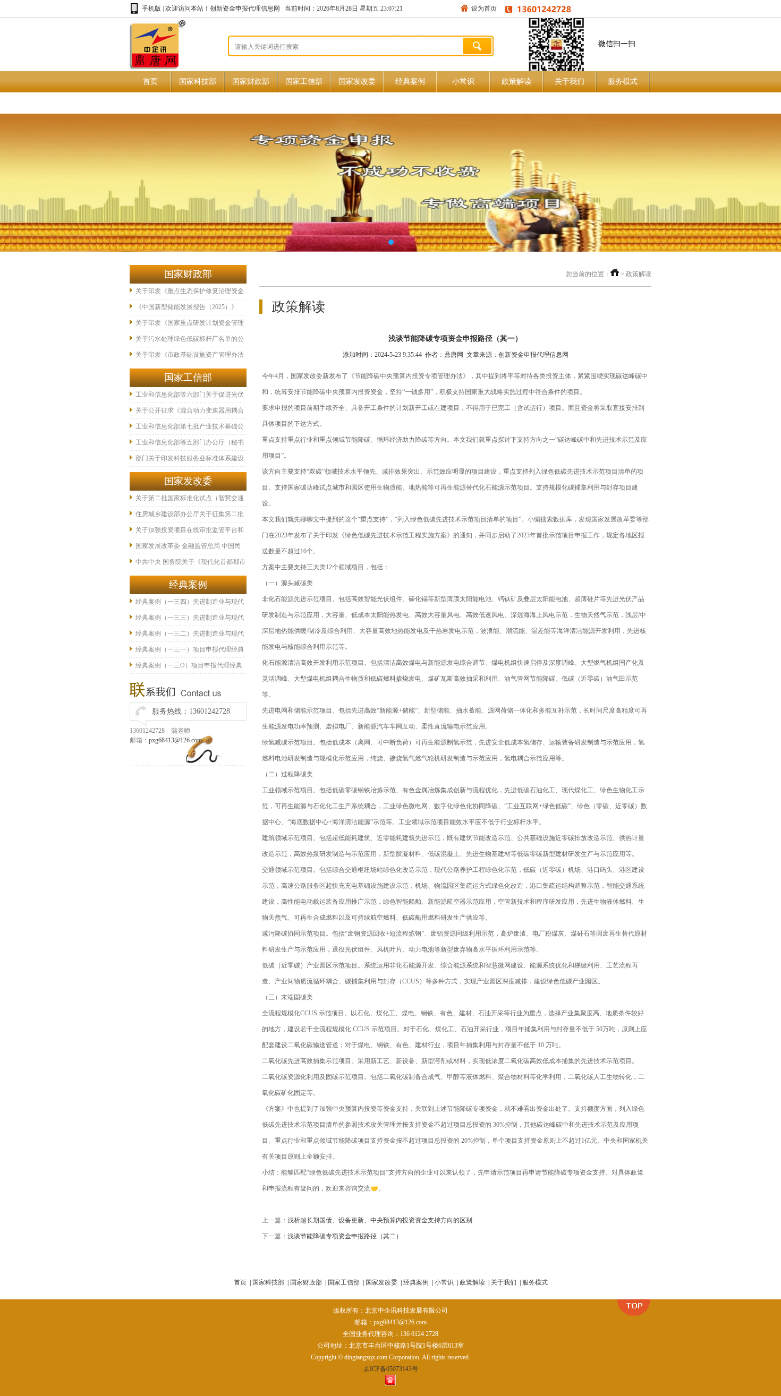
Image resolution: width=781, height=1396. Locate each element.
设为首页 (484, 8)
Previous (18, 182)
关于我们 (569, 81)
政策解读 (516, 81)
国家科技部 (197, 81)
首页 (150, 81)
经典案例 (410, 81)
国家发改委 (357, 81)
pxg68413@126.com (175, 740)
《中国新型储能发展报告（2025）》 (186, 307)
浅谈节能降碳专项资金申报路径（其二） (344, 1236)
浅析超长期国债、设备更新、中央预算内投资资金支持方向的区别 (379, 1220)
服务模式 (623, 81)
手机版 (151, 8)
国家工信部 (303, 81)
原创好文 (156, 103)
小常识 (463, 81)
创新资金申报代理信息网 (245, 8)
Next (762, 182)
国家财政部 (250, 81)
